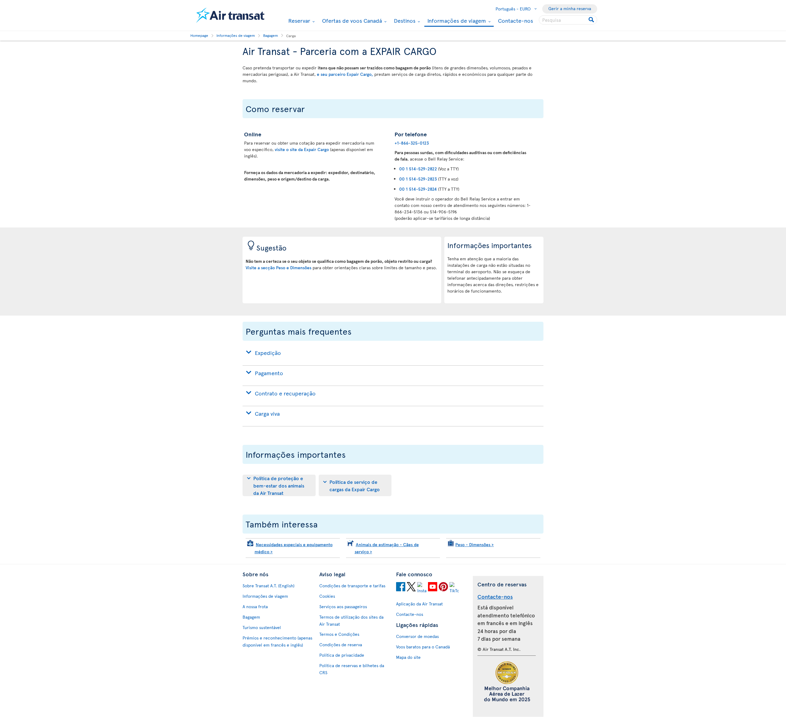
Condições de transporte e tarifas (352, 586)
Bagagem (251, 617)
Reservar (298, 20)
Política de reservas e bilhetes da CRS (351, 669)
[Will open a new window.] (400, 587)
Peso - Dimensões (474, 544)
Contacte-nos (515, 20)
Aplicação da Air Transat (419, 604)
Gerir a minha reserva (569, 8)
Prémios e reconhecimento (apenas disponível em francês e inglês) (277, 641)
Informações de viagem (456, 21)
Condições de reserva (340, 644)
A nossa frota (255, 606)
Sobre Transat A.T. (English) (268, 586)
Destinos (404, 20)
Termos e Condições (339, 634)
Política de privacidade (341, 655)
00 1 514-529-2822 (418, 169)
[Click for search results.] (591, 20)
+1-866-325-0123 (412, 143)
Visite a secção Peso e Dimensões (278, 267)
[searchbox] (568, 20)
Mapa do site (408, 657)
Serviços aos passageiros (343, 606)
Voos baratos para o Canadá (423, 647)
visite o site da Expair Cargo (302, 149)
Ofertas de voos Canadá (351, 20)
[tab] (279, 485)
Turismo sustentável (262, 627)
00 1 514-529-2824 (418, 189)
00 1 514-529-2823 (418, 179)
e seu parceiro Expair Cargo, (345, 74)
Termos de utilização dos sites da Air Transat (351, 620)
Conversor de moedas (417, 636)
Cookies (327, 596)
